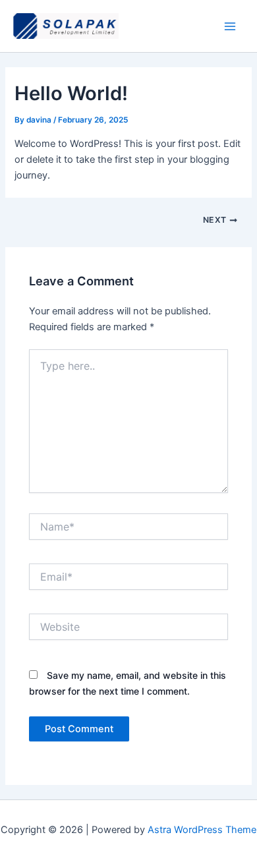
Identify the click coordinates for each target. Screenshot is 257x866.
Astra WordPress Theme (202, 830)
